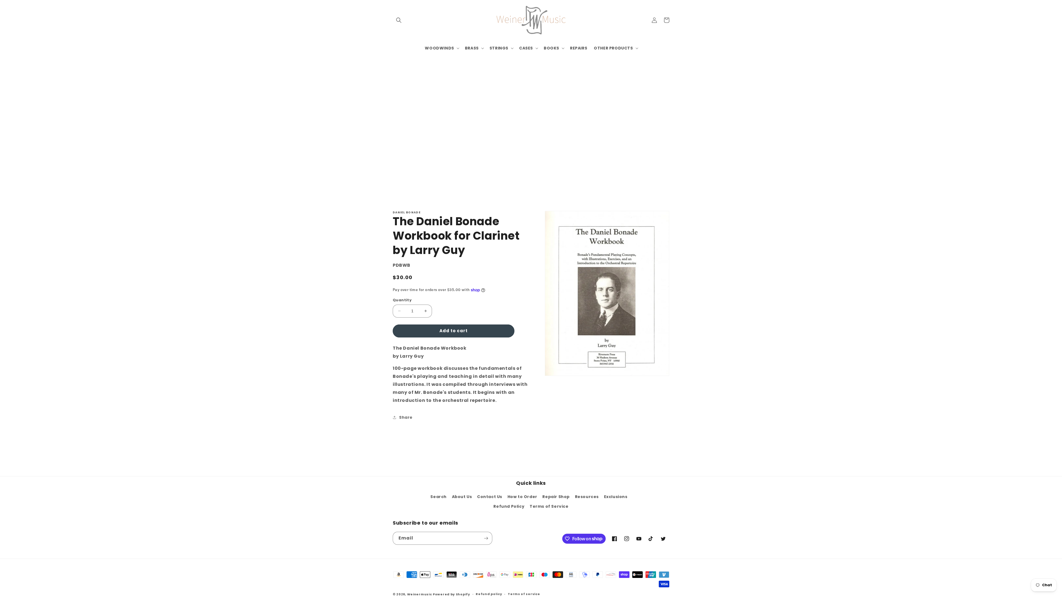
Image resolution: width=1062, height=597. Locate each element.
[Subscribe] (486, 538)
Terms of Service (549, 506)
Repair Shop (556, 496)
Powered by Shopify (451, 594)
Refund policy (489, 594)
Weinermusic (419, 594)
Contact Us (489, 496)
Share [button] (406, 417)
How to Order (522, 496)
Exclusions (616, 496)
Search (438, 496)
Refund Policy (508, 506)
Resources (587, 496)
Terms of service (524, 594)
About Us (462, 496)
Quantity (402, 300)
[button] (399, 20)
